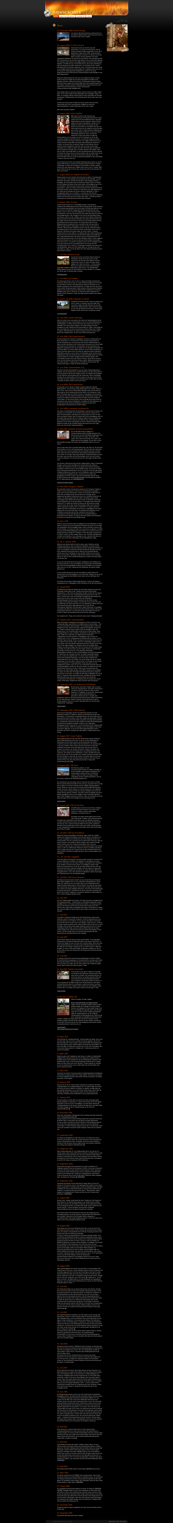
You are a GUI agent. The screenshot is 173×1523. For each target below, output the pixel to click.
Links (89, 16)
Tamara (77, 1475)
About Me (63, 16)
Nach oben (123, 1521)
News (56, 16)
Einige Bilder (81, 1177)
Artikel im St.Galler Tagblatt (65, 482)
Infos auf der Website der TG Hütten (67, 1029)
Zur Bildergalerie (62, 274)
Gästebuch (80, 16)
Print (117, 1521)
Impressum (112, 1521)
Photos (71, 16)
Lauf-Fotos (89, 1469)
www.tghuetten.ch (78, 479)
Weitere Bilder (61, 706)
